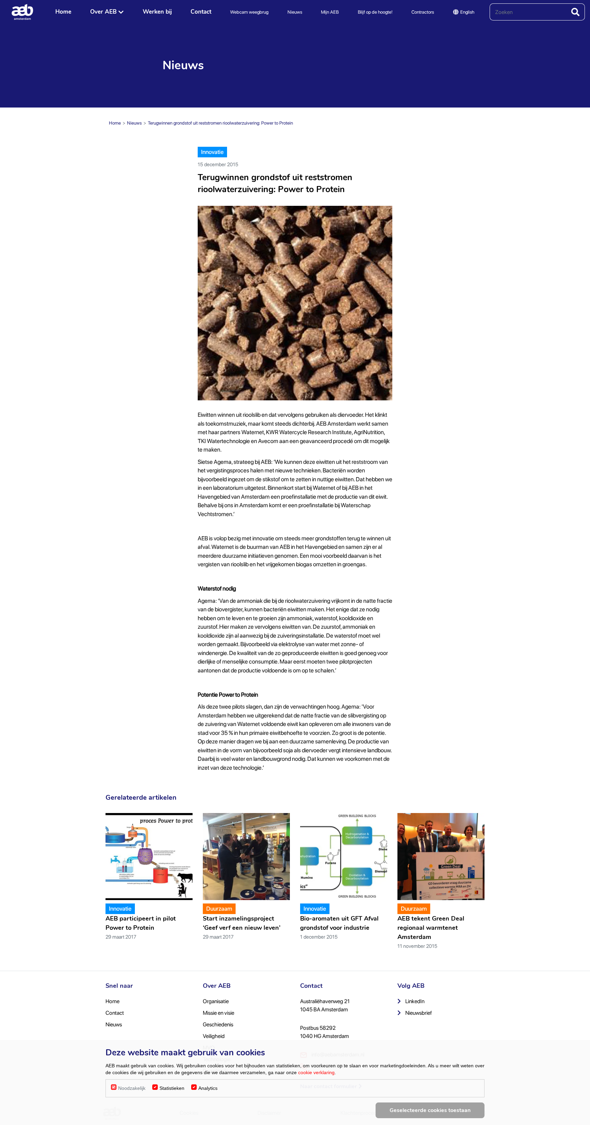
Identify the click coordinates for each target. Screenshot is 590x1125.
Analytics (207, 1088)
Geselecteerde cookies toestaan (430, 1110)
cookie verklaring (316, 1072)
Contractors (422, 12)
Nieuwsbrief (418, 1013)
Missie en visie (218, 1013)
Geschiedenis (218, 1024)
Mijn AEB (330, 12)
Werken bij (157, 12)
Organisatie (216, 1001)
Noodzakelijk (131, 1088)
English (467, 12)
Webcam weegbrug (249, 12)
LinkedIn (414, 1001)
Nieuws (294, 12)
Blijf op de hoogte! (375, 12)
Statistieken (171, 1088)
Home (63, 12)
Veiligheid (214, 1036)
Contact (201, 12)
